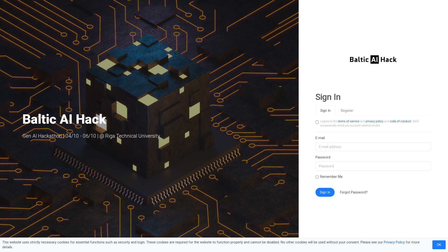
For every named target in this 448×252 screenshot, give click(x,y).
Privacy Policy (394, 242)
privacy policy (374, 121)
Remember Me (331, 176)
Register (347, 110)
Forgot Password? (354, 192)
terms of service (348, 121)
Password (322, 157)
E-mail (320, 138)
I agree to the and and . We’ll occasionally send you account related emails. (369, 123)
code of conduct (400, 121)
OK (439, 245)
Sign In (325, 110)
